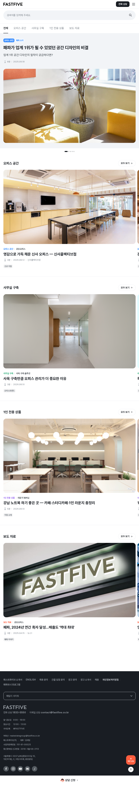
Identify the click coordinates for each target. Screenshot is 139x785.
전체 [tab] (5, 28)
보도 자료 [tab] (74, 28)
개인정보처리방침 (110, 679)
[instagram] (13, 768)
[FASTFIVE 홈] (13, 4)
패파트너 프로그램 (11, 684)
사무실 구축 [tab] (38, 28)
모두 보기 (125, 163)
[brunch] (34, 768)
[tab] (66, 151)
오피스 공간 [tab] (20, 28)
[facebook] (6, 768)
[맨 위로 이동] (131, 769)
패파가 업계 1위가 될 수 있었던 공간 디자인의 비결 (45, 47)
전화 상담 (122, 4)
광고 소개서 (86, 679)
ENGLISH (31, 679)
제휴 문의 (43, 679)
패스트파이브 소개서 (12, 679)
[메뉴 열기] (134, 4)
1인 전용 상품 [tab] (56, 28)
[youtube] (20, 768)
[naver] (27, 768)
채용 (97, 679)
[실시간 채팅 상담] (131, 760)
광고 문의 (72, 679)
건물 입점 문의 (58, 679)
